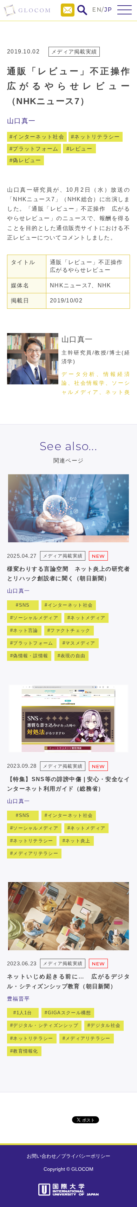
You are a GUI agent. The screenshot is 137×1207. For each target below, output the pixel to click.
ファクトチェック (70, 630)
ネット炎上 (77, 840)
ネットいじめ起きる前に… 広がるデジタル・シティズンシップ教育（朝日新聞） (68, 981)
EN (97, 9)
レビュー (81, 149)
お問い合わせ (41, 1156)
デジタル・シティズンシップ (45, 1025)
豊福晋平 (18, 999)
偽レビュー (27, 160)
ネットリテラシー (97, 137)
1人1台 (24, 1012)
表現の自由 (72, 655)
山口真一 (21, 120)
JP (108, 9)
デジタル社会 (105, 1025)
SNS (24, 605)
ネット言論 (25, 630)
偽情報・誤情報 (30, 655)
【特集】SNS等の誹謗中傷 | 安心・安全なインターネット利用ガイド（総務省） (68, 784)
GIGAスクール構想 (69, 1012)
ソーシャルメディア (35, 617)
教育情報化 (25, 1051)
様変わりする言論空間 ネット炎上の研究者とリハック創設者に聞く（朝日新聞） (68, 573)
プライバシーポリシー (85, 1156)
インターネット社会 (38, 137)
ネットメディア (87, 617)
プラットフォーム (35, 149)
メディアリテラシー (35, 853)
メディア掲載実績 (74, 52)
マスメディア (80, 643)
